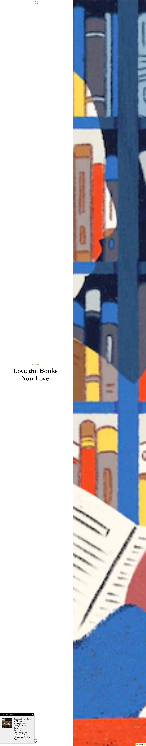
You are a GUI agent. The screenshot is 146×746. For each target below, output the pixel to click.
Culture (35, 365)
